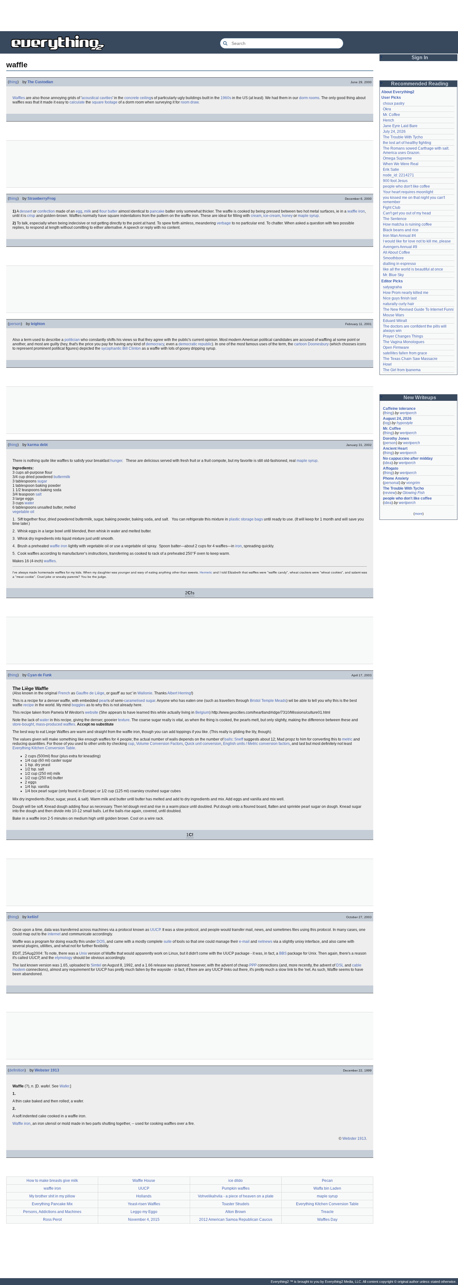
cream (256, 215)
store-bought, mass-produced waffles (43, 724)
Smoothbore (393, 258)
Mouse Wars (393, 315)
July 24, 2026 (394, 131)
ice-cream (271, 215)
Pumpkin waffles (236, 1188)
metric (347, 739)
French (64, 693)
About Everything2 (397, 92)
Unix (83, 953)
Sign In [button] (420, 57)
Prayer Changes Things (403, 336)
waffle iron (356, 211)
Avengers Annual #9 (400, 247)
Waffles (18, 98)
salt (38, 494)
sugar (42, 481)
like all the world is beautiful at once (413, 269)
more (418, 513)
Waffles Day (327, 1219)
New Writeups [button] (419, 397)
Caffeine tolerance (399, 408)
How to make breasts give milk (52, 1180)
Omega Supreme (397, 158)
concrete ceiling (137, 98)
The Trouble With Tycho (403, 137)
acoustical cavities (97, 98)
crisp (31, 215)
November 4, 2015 (144, 1219)
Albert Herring (179, 693)
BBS (283, 953)
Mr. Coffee (391, 115)
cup (131, 743)
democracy (155, 344)
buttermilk (62, 477)
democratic (188, 344)
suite (168, 941)
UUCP (155, 930)
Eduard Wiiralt (395, 321)
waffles (50, 561)
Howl (387, 364)
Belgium (202, 712)
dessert (26, 211)
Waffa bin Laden (327, 1188)
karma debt (37, 445)
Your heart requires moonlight (408, 192)
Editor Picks (392, 281)
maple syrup (308, 215)
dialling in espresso (399, 263)
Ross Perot (52, 1219)
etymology (63, 958)
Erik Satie (391, 169)
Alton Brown (235, 1212)
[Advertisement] (229, 16)
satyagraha (392, 287)
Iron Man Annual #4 (399, 235)
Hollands (143, 1196)
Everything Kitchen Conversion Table (43, 748)
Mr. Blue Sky (393, 275)
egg (79, 211)
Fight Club (391, 207)
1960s (226, 98)
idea (388, 463)
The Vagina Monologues (403, 342)
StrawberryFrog (41, 198)
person (15, 324)
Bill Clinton (131, 348)
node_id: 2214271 (398, 175)
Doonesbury (318, 344)
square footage (104, 102)
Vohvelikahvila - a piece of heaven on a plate (236, 1196)
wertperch (408, 413)
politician (72, 340)
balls (228, 739)
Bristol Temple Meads (268, 700)
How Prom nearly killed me (405, 292)
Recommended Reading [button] (419, 83)
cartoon (300, 344)
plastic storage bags (246, 519)
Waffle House (143, 1180)
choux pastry (393, 103)
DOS (101, 941)
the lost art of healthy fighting (407, 143)
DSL (340, 965)
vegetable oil (23, 512)
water (29, 503)
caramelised (134, 700)
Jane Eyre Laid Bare (400, 126)
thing (13, 82)
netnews (265, 941)
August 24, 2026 (397, 418)
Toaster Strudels (235, 1204)
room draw (189, 102)
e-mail (244, 941)
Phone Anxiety (396, 478)
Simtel (96, 965)
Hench (388, 120)
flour (103, 211)
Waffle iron (21, 1123)
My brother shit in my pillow (52, 1196)
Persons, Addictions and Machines (52, 1212)
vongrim (413, 483)
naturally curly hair (398, 304)
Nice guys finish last (400, 298)
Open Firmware (396, 347)
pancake (157, 211)
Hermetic (206, 572)
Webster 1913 (47, 1070)
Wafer (64, 1086)
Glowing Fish (414, 493)
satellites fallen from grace (405, 353)
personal (391, 483)
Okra (387, 109)
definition (17, 1070)
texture (124, 720)
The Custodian (40, 82)
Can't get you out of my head (407, 213)
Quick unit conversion (203, 743)
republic (205, 344)
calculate (77, 102)
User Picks (391, 97)
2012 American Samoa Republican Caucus (235, 1219)
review (389, 493)
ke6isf (32, 917)
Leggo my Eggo (144, 1212)
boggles (78, 705)
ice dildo (235, 1180)
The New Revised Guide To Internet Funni (418, 309)
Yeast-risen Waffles (144, 1204)
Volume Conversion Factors (159, 743)
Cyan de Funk (39, 675)
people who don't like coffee (406, 186)
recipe (28, 705)
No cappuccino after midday (408, 458)
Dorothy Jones (396, 438)
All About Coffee (396, 252)
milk (87, 211)
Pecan (327, 1180)
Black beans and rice (400, 230)
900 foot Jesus (395, 181)
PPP (253, 965)
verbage (224, 223)
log (386, 423)
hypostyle (405, 423)
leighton (38, 324)
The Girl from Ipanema (402, 370)
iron (238, 546)
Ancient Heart (395, 448)
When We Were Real (400, 164)
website (91, 712)
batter (112, 211)
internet (54, 934)
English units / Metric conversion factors (256, 743)
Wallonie (144, 693)
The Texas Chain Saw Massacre (410, 359)
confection (46, 211)
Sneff (238, 739)
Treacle (327, 1212)
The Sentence (395, 219)
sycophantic (111, 348)
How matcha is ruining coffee (407, 224)
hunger (116, 460)
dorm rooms (309, 98)
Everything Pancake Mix (52, 1204)
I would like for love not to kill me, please (417, 241)
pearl (103, 700)
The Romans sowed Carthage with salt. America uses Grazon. (416, 150)
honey (287, 215)
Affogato (390, 468)
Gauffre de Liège (90, 693)
